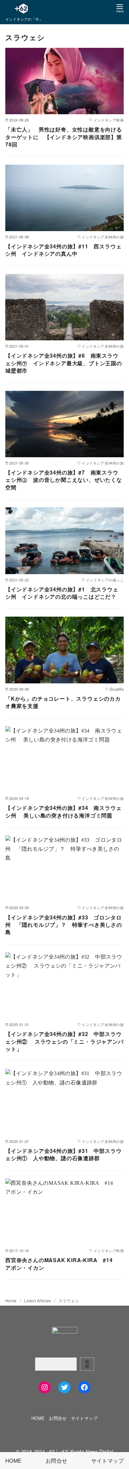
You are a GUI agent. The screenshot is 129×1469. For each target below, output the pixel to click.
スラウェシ (69, 1300)
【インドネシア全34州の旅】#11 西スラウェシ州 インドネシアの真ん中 (63, 249)
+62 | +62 (57, 1451)
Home (11, 1300)
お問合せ (58, 1418)
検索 (87, 1363)
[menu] (119, 8)
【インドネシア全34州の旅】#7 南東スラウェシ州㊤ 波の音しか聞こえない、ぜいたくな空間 (63, 480)
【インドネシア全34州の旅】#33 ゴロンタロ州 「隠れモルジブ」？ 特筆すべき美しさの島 (63, 924)
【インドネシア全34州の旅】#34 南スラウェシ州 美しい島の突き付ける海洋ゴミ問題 (63, 811)
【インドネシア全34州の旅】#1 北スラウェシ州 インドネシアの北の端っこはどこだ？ (61, 592)
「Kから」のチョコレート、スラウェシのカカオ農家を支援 (63, 702)
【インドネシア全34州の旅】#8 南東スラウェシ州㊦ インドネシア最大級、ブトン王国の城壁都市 (63, 363)
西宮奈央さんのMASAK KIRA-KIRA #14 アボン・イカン (61, 1263)
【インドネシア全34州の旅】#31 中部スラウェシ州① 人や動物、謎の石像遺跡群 (63, 1154)
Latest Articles (38, 1300)
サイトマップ (84, 1418)
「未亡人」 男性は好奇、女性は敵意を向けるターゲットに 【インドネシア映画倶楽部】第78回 (63, 137)
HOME (38, 1418)
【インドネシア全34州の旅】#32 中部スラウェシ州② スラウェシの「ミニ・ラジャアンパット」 (64, 1041)
